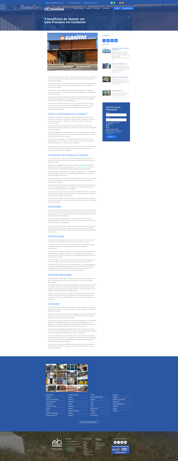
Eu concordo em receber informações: (113, 123)
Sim (108, 125)
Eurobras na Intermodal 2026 (120, 77)
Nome (108, 112)
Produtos (88, 8)
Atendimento (106, 8)
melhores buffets (81, 167)
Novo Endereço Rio (117, 90)
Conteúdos (97, 8)
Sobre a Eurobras (78, 8)
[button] (104, 40)
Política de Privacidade (112, 129)
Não (108, 127)
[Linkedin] (120, 3)
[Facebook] (114, 3)
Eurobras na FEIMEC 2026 (119, 64)
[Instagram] (117, 3)
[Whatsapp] (112, 3)
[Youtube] (123, 3)
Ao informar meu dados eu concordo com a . (114, 132)
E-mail (108, 117)
